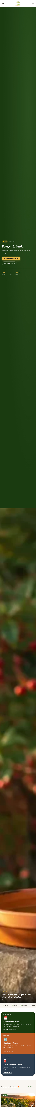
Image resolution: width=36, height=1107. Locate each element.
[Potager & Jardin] (18, 3)
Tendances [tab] (15, 1087)
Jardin (5, 1005)
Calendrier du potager (12, 258)
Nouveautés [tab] (5, 1087)
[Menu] (33, 3)
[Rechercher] (3, 3)
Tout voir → (31, 1086)
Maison (14, 1005)
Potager (23, 1005)
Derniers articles (8, 263)
